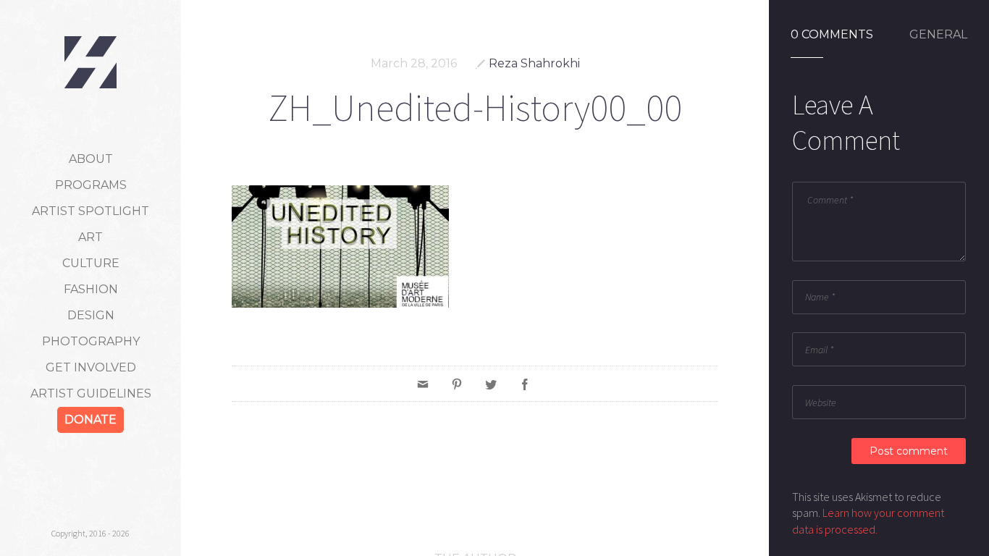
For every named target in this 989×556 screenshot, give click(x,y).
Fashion (91, 289)
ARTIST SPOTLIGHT (90, 211)
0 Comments (832, 35)
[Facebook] (525, 384)
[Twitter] (491, 384)
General (938, 35)
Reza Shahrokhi (534, 63)
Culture (90, 263)
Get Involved (91, 367)
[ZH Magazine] (90, 62)
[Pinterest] (456, 384)
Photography (91, 341)
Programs (91, 185)
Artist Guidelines (90, 393)
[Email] (422, 384)
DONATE (90, 419)
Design (90, 315)
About (91, 159)
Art (90, 237)
